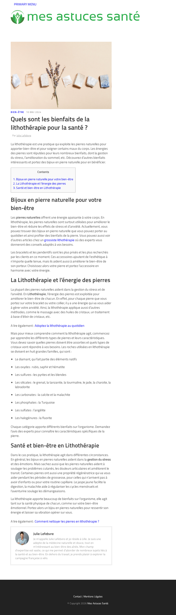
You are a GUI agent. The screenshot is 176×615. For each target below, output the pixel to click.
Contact (77, 596)
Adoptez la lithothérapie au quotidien (59, 325)
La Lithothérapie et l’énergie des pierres (39, 183)
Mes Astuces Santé (97, 603)
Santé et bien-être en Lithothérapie (37, 187)
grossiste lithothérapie (59, 239)
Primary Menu (24, 4)
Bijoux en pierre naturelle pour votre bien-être (43, 179)
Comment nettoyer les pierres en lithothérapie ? (67, 521)
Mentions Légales (93, 596)
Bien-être (17, 112)
